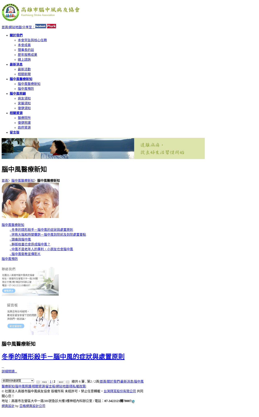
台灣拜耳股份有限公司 (120, 391)
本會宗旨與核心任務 (32, 40)
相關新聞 (24, 74)
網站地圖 (15, 27)
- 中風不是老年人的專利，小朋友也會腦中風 (41, 249)
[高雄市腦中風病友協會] (41, 22)
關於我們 (113, 381)
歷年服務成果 (27, 54)
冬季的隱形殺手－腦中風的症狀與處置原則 (63, 356)
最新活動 (24, 69)
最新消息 (126, 381)
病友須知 (24, 98)
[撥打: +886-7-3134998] (133, 401)
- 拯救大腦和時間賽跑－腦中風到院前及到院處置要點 (48, 234)
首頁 (5, 27)
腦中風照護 (23, 386)
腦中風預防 (26, 88)
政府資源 (24, 127)
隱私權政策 (77, 386)
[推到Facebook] (40, 27)
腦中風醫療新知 (29, 84)
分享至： (28, 27)
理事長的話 (26, 50)
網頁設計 (8, 406)
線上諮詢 (24, 59)
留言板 (50, 386)
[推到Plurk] (51, 27)
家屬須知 (24, 103)
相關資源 (38, 386)
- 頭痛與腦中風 (20, 239)
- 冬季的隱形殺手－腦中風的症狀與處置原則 (41, 229)
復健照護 (24, 122)
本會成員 (24, 45)
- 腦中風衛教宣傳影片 (25, 254)
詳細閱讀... (9, 371)
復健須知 (24, 108)
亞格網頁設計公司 (32, 406)
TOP (5, 410)
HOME (6, 413)
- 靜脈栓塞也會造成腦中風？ (30, 244)
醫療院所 (24, 118)
